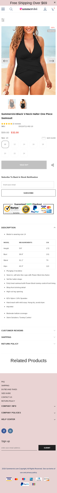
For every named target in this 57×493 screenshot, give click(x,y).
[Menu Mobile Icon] (3, 9)
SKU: (3, 126)
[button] (6, 124)
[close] (54, 2)
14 (24, 144)
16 (33, 144)
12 (15, 144)
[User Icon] (45, 9)
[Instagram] (10, 430)
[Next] (51, 60)
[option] (28, 60)
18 (43, 144)
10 (5, 144)
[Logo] (28, 9)
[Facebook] (3, 430)
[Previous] (5, 60)
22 (15, 153)
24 (24, 153)
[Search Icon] (11, 9)
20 (5, 153)
